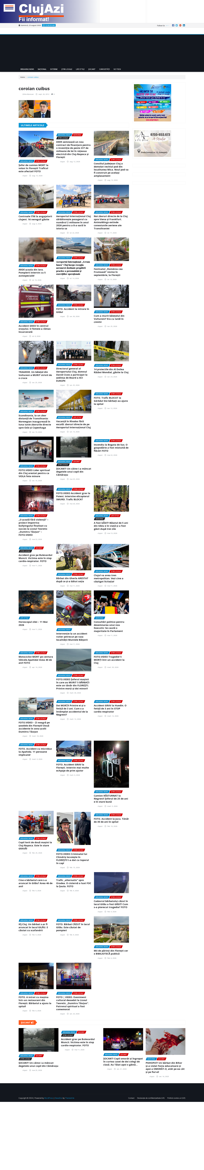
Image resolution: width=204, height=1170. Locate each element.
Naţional (42, 69)
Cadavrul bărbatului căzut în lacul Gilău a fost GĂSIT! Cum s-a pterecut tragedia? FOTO (111, 904)
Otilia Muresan (28, 94)
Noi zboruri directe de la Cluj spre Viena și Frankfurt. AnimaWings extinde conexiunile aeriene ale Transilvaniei (111, 222)
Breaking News (27, 69)
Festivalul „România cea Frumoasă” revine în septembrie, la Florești (108, 272)
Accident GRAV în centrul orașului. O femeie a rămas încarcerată (35, 328)
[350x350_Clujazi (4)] (159, 102)
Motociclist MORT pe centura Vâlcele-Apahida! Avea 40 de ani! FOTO (36, 659)
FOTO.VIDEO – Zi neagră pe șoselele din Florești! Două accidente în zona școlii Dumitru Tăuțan (34, 727)
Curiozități (104, 69)
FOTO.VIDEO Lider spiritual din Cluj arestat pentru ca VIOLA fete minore (34, 473)
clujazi (24, 176)
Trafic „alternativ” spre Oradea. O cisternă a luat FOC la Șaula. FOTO (73, 883)
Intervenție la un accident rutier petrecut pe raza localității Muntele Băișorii (72, 636)
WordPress (48, 1098)
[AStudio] (159, 143)
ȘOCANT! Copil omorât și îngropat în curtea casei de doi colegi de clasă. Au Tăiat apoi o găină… (123, 1061)
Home (22, 77)
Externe (53, 69)
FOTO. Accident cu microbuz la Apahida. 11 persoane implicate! (35, 751)
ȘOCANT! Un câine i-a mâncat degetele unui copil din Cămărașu (73, 471)
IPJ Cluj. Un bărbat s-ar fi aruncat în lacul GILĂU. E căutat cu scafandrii (33, 927)
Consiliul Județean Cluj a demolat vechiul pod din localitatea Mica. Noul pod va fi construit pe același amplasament (111, 169)
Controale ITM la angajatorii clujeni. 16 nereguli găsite (35, 218)
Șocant (91, 69)
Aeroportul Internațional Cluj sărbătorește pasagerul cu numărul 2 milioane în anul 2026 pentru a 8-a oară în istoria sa (73, 222)
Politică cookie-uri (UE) (176, 1098)
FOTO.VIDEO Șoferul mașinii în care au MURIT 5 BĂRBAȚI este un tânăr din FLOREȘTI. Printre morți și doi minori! (72, 684)
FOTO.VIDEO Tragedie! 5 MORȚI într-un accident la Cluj (109, 659)
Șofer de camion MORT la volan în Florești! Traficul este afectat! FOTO (33, 168)
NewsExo (58, 1098)
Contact (131, 1098)
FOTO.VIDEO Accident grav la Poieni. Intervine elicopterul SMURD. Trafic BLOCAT (73, 496)
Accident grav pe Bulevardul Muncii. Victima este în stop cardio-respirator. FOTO (35, 558)
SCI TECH (117, 69)
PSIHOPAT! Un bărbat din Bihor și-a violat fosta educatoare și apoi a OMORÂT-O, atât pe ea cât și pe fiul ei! (165, 1067)
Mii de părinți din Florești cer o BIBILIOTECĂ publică (111, 952)
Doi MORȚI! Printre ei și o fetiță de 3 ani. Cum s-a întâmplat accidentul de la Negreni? (72, 710)
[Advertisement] (102, 50)
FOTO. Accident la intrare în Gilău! (72, 310)
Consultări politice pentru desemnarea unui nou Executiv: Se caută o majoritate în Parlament (109, 626)
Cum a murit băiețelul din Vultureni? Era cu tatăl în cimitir (109, 318)
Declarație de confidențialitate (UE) (151, 1098)
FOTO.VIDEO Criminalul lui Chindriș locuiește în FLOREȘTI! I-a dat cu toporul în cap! (72, 858)
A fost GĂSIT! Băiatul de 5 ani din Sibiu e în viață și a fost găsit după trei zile (111, 525)
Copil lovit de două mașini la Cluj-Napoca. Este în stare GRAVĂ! (35, 845)
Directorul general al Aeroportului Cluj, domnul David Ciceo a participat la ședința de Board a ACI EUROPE (71, 374)
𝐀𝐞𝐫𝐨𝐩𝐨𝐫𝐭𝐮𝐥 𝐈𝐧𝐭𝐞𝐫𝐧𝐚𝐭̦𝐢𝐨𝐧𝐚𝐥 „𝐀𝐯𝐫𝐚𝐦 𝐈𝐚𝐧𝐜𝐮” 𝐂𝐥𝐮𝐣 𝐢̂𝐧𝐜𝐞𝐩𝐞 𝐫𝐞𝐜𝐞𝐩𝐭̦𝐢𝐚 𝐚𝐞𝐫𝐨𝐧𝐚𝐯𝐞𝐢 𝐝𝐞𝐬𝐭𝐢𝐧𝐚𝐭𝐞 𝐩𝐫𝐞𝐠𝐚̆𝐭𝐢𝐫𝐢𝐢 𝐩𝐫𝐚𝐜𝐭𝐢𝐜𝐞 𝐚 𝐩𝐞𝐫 (73, 267)
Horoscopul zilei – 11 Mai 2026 (33, 623)
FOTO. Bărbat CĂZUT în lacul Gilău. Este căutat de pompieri (73, 927)
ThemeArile (69, 1098)
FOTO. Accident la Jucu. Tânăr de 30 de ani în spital (111, 820)
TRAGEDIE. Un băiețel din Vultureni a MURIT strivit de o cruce (35, 375)
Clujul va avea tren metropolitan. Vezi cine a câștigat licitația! (108, 578)
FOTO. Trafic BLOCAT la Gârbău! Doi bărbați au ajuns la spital (111, 400)
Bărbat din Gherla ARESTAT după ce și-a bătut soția (72, 580)
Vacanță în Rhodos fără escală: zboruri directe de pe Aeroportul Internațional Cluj (73, 424)
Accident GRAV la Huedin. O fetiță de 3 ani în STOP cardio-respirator (110, 708)
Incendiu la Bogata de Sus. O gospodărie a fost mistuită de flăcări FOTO (111, 447)
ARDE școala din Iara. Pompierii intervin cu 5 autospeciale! (32, 272)
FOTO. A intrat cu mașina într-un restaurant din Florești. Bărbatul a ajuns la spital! (35, 1001)
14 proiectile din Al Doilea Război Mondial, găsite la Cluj (111, 371)
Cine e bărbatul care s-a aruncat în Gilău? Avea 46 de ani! (35, 883)
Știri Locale (66, 69)
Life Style (80, 69)
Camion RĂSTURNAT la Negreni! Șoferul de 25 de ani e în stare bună (111, 798)
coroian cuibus (33, 77)
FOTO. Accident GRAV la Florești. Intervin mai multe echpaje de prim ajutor (72, 767)
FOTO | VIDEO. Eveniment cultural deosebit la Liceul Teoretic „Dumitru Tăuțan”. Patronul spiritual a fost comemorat (72, 1003)
